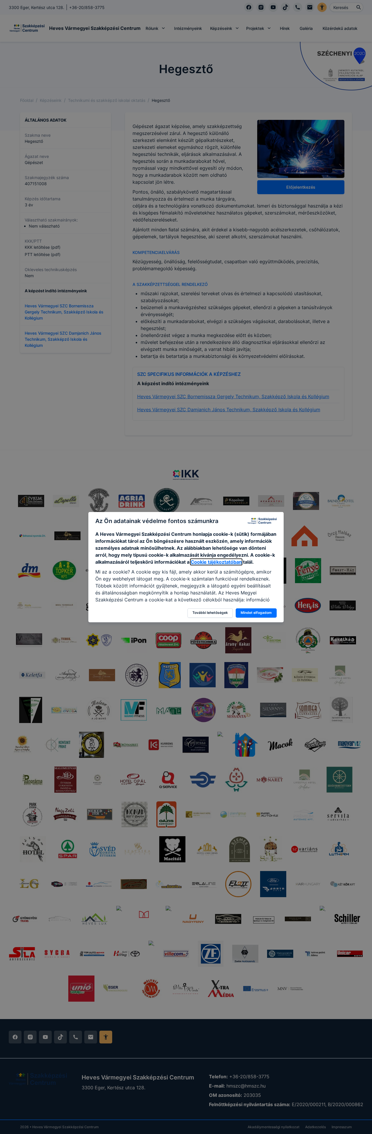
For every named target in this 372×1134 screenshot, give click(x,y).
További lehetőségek (210, 612)
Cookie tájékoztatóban (216, 562)
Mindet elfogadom (256, 612)
